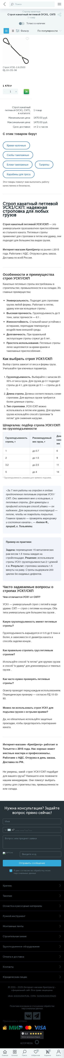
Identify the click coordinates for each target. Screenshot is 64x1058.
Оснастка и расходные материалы (22, 905)
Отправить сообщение (32, 863)
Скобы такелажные (18, 155)
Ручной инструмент (14, 916)
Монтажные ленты (13, 926)
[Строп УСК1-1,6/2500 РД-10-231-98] (16, 51)
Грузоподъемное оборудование (21, 946)
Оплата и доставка (13, 956)
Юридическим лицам (15, 976)
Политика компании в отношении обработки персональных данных (32, 1007)
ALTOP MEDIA (26, 1043)
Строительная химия (14, 936)
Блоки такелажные (17, 164)
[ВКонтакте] (28, 1016)
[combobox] (8, 830)
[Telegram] (36, 1016)
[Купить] (26, 91)
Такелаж (7, 895)
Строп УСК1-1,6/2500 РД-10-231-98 (14, 69)
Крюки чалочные (16, 145)
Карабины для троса (18, 174)
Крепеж (7, 885)
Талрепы (44, 164)
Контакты (8, 966)
